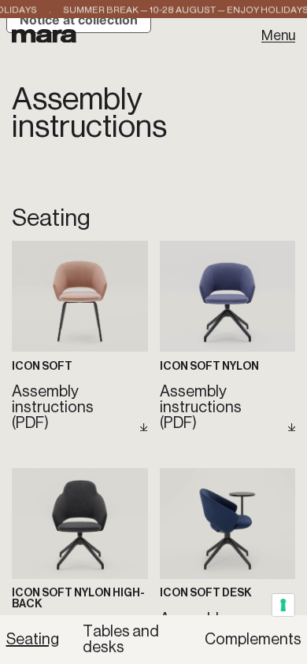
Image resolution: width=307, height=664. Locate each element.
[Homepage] (44, 35)
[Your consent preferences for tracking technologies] (283, 605)
